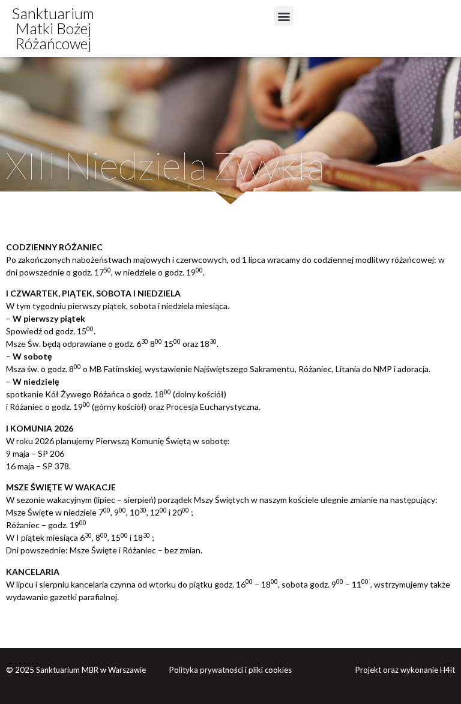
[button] (284, 16)
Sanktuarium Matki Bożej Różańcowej (53, 28)
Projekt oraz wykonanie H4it (405, 670)
